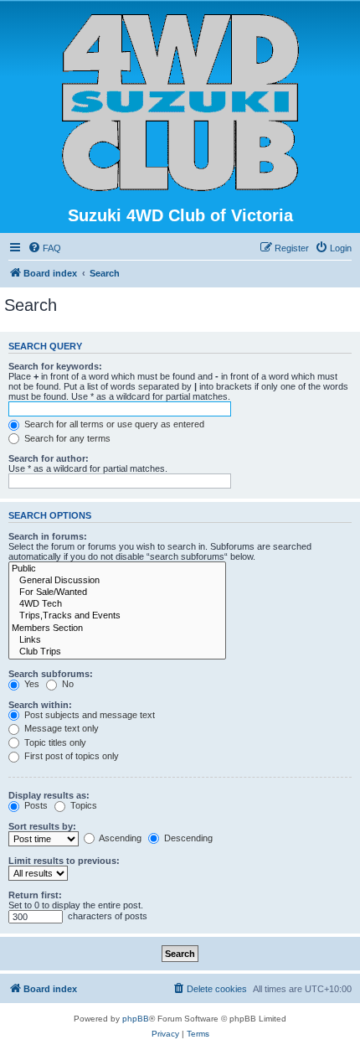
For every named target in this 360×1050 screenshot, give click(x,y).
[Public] (117, 569)
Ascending (119, 838)
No (66, 684)
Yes (30, 684)
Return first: (35, 895)
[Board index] (180, 102)
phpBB (135, 1018)
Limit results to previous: (64, 861)
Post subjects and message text (88, 715)
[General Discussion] (117, 581)
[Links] (117, 640)
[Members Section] (117, 628)
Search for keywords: (55, 366)
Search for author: (48, 458)
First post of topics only (70, 756)
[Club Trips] (117, 652)
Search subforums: (50, 674)
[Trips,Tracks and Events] (117, 616)
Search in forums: (47, 536)
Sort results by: (42, 826)
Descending (187, 838)
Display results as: (49, 795)
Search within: (40, 705)
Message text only (60, 728)
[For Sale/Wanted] (117, 592)
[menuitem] (44, 248)
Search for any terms (66, 438)
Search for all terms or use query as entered (113, 424)
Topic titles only (54, 742)
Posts (35, 805)
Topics (82, 805)
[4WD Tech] (117, 604)
